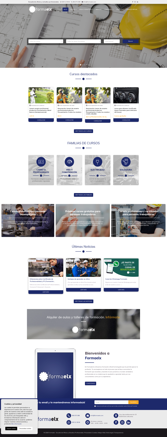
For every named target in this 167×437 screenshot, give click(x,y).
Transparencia (118, 433)
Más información (16, 424)
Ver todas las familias (83, 195)
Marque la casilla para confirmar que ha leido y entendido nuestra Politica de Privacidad (116, 406)
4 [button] (84, 65)
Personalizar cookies (25, 428)
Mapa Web (101, 433)
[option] (83, 36)
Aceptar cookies (11, 428)
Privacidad (87, 433)
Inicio (65, 9)
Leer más (46, 292)
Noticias (99, 9)
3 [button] (83, 65)
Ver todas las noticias (83, 301)
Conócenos (108, 9)
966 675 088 (76, 2)
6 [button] (88, 65)
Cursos (73, 9)
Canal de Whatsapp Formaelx (116, 279)
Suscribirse (133, 402)
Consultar (41, 120)
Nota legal (109, 433)
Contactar (120, 9)
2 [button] (81, 65)
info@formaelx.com (89, 2)
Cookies (94, 433)
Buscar (130, 41)
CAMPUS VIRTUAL (131, 9)
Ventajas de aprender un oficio (79, 279)
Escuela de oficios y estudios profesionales (43, 2)
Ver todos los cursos (83, 131)
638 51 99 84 (65, 2)
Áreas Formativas (85, 9)
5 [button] (86, 65)
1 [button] (79, 65)
